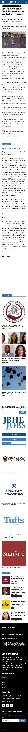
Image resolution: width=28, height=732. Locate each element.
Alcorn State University (11, 131)
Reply (2, 213)
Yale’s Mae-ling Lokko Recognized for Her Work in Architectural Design (18, 614)
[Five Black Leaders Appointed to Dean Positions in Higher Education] (14, 344)
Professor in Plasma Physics (8, 473)
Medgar (4, 217)
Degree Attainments (15, 5)
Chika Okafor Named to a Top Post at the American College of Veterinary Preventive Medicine (14, 665)
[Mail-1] (7, 705)
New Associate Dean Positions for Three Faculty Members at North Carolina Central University (18, 591)
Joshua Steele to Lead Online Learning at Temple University (12, 658)
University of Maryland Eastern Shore (10, 136)
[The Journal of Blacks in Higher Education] (14, 2)
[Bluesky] (3, 705)
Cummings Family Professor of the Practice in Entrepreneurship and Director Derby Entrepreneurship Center (12, 536)
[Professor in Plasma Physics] (14, 459)
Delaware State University (7, 133)
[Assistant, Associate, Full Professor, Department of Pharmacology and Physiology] (14, 489)
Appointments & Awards (16, 596)
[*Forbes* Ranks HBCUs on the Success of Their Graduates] (14, 378)
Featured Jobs (6, 443)
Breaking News (5, 5)
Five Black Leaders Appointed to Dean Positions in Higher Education (13, 359)
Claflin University (20, 131)
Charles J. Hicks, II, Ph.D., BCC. (11, 148)
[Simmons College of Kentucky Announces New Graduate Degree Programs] (6, 580)
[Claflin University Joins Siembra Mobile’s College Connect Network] (14, 311)
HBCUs (3, 328)
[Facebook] (11, 705)
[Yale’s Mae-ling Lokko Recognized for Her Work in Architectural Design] (6, 615)
